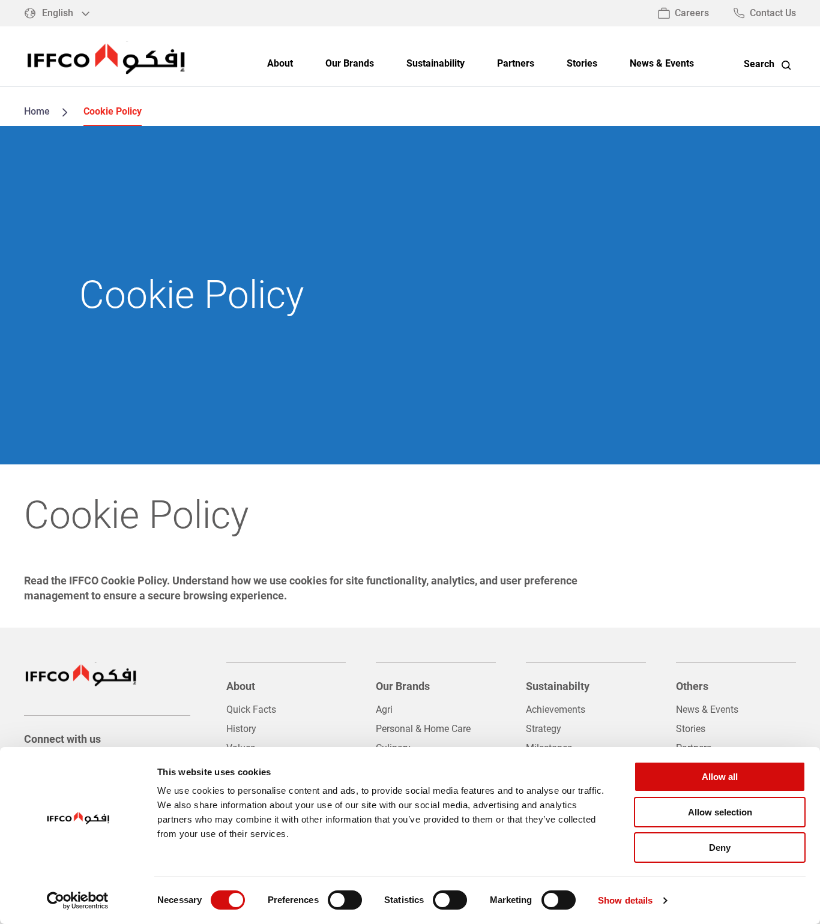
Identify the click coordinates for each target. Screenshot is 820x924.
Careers (692, 13)
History (241, 728)
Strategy (543, 728)
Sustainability (435, 64)
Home (37, 111)
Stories (582, 64)
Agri (384, 709)
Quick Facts (251, 709)
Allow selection (720, 812)
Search (759, 64)
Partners (515, 64)
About (280, 64)
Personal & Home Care (423, 728)
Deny (720, 847)
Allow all (720, 777)
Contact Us (773, 13)
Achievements (555, 709)
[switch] (345, 900)
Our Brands (349, 64)
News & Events (662, 64)
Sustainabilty (557, 686)
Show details (625, 900)
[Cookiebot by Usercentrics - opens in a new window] (77, 901)
